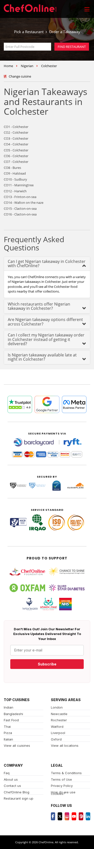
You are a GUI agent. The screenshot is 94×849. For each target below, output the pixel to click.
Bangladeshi (13, 714)
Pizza (8, 733)
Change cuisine (20, 76)
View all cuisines (17, 745)
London (57, 707)
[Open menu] (87, 9)
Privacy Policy (62, 786)
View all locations (64, 745)
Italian (8, 739)
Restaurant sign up (18, 798)
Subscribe (47, 664)
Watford (57, 727)
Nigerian (27, 66)
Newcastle (59, 714)
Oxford (56, 739)
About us (11, 779)
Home (8, 66)
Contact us (12, 786)
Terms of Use (61, 779)
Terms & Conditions (66, 773)
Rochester (59, 720)
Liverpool (58, 733)
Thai (7, 727)
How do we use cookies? (63, 793)
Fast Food (11, 720)
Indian (8, 707)
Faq (7, 773)
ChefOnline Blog (16, 792)
